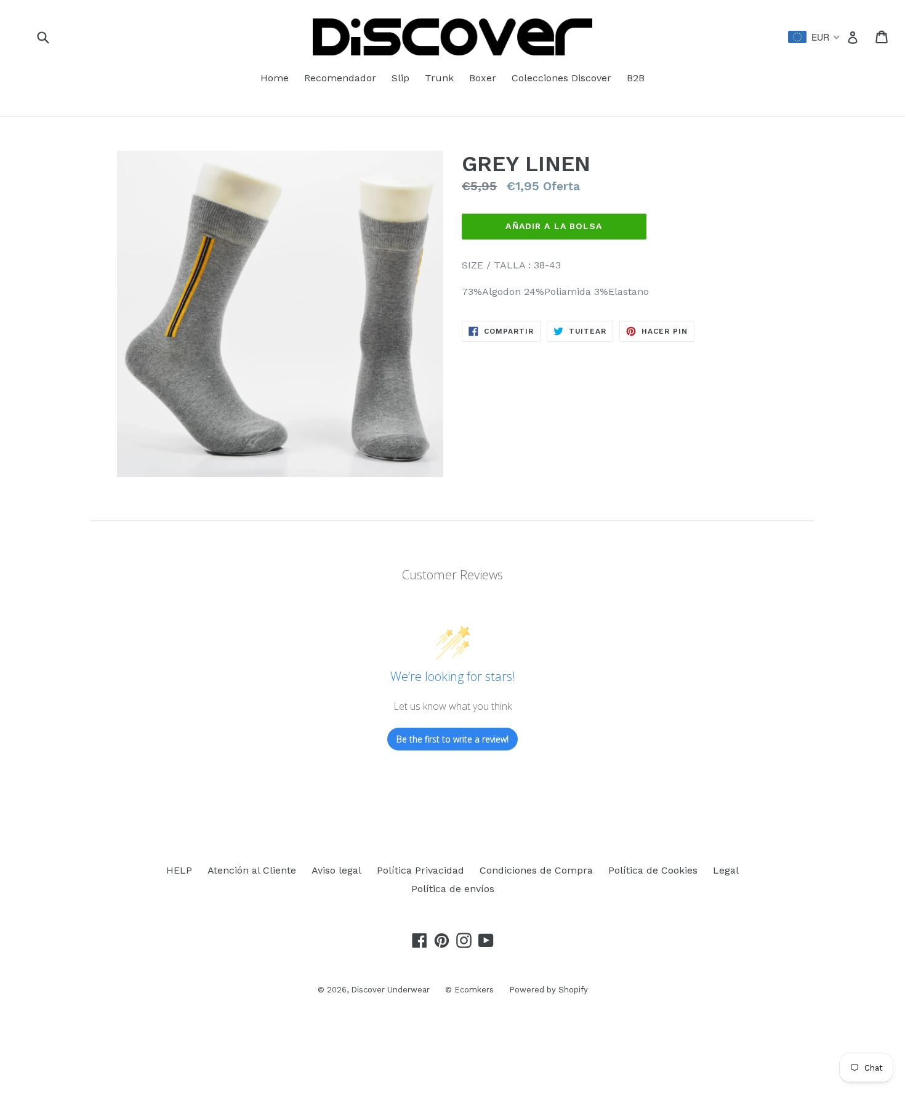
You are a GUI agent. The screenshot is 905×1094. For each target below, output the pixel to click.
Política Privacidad (420, 870)
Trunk (439, 78)
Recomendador (340, 78)
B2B (636, 78)
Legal (726, 870)
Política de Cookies (653, 870)
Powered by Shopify (548, 989)
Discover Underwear (390, 989)
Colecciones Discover (561, 78)
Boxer (482, 78)
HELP (179, 870)
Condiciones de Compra (536, 870)
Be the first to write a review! (452, 739)
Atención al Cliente (251, 870)
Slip (400, 78)
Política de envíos (452, 889)
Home (274, 78)
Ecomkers (474, 989)
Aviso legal (336, 870)
